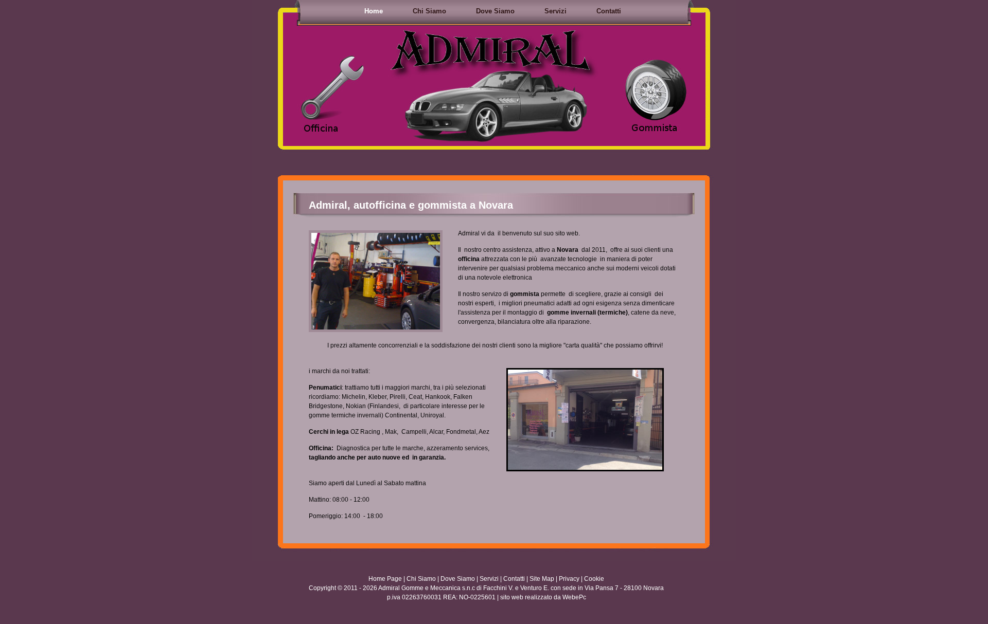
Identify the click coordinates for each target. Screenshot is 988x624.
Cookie (594, 578)
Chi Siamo (429, 11)
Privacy (569, 578)
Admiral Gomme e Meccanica (419, 588)
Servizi (555, 11)
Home (373, 11)
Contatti (608, 11)
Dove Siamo (495, 11)
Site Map (542, 578)
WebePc (574, 597)
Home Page (385, 578)
